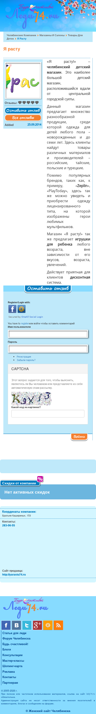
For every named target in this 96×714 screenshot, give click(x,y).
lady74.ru (90, 693)
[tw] (27, 622)
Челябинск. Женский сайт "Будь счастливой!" (31, 17)
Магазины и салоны (52, 35)
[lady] (48, 608)
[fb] (6, 622)
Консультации (12, 655)
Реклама (8, 671)
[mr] (48, 622)
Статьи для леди (14, 633)
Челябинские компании (21, 35)
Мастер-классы (13, 660)
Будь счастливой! (15, 644)
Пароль (12, 341)
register (25, 323)
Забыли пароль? (26, 360)
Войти (79, 436)
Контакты (9, 677)
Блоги (6, 649)
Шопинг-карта (12, 666)
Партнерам (10, 682)
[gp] (38, 622)
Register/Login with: (19, 302)
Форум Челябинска (16, 638)
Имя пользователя (19, 326)
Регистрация (24, 356)
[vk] (17, 622)
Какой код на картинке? (26, 407)
